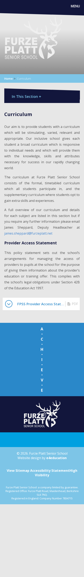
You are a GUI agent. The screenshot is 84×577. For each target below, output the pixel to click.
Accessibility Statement (50, 470)
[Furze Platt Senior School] (33, 43)
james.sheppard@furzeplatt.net (28, 233)
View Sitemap (18, 470)
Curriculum (24, 79)
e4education (56, 458)
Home (8, 79)
